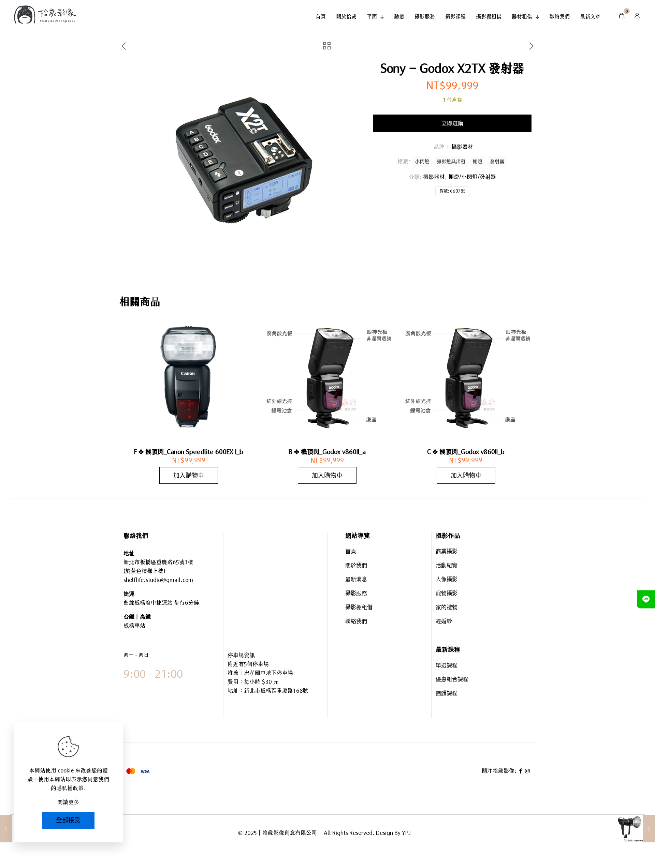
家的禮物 (446, 608)
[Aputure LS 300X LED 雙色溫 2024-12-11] (635, 828)
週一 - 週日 (136, 655)
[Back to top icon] (622, 832)
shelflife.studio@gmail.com (158, 580)
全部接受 (68, 820)
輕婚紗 (444, 622)
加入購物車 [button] (188, 475)
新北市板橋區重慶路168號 (276, 690)
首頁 (350, 552)
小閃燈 (422, 161)
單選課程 (446, 666)
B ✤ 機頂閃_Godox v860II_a (327, 452)
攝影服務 (356, 594)
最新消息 (356, 580)
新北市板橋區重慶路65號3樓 (158, 562)
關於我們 (356, 566)
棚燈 (477, 161)
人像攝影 (446, 580)
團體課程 (446, 694)
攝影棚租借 (359, 608)
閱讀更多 (68, 802)
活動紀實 (446, 566)
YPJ (406, 833)
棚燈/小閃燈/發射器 (472, 177)
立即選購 (452, 123)
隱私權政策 (70, 788)
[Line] (646, 599)
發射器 (497, 161)
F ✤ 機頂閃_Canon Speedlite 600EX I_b (188, 452)
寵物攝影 (446, 594)
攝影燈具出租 (451, 161)
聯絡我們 (356, 622)
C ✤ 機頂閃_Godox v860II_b (466, 452)
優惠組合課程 (452, 680)
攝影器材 (434, 177)
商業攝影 (446, 552)
